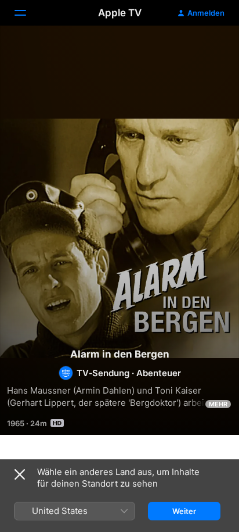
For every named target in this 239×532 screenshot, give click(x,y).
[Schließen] (20, 474)
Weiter (184, 511)
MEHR (218, 404)
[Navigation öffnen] (27, 13)
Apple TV (120, 13)
